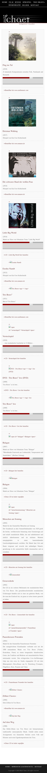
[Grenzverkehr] (14, 575)
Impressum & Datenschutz (22, 766)
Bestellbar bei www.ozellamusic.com (16, 90)
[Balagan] (13, 478)
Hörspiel (27, 2)
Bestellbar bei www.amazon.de (15, 143)
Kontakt (35, 5)
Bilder (25, 5)
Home (4, 2)
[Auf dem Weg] (14, 716)
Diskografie (15, 5)
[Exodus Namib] (15, 262)
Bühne (18, 2)
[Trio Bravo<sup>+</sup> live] (20, 398)
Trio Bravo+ (39, 2)
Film (11, 2)
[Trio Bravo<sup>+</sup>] (19, 288)
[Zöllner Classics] (15, 690)
